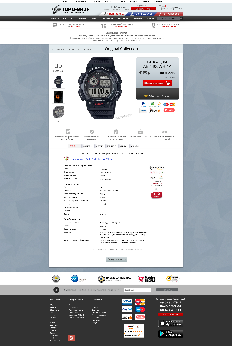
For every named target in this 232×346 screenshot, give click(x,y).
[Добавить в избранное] (146, 96)
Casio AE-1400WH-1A (84, 49)
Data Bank (54, 325)
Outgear (53, 333)
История (72, 305)
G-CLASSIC (68, 18)
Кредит (94, 322)
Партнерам (96, 320)
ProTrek (53, 317)
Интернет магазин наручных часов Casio (71, 10)
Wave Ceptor (55, 340)
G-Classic (53, 307)
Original (53, 330)
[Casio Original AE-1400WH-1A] (58, 87)
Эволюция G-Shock (76, 315)
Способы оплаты (99, 312)
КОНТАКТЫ (158, 1)
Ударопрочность (76, 310)
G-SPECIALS (54, 18)
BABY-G (95, 18)
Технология (73, 307)
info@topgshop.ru (120, 7)
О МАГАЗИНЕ (81, 1)
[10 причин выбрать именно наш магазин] (103, 29)
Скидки (95, 307)
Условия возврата (99, 315)
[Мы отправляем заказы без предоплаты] (153, 27)
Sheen (52, 320)
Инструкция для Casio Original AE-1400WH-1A (92, 159)
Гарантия (95, 317)
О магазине (97, 299)
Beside (52, 322)
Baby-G (52, 312)
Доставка (95, 310)
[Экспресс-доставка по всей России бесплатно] (55, 29)
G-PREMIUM (82, 18)
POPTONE (54, 335)
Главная (55, 49)
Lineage (53, 328)
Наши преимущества (100, 305)
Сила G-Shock (74, 312)
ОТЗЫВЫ (145, 1)
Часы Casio (55, 299)
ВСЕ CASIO (67, 1)
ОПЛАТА (122, 1)
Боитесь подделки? (77, 317)
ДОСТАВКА (109, 1)
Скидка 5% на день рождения (140, 136)
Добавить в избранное (159, 96)
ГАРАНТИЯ (96, 1)
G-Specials (54, 305)
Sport (52, 338)
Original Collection (67, 49)
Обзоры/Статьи (76, 299)
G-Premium (54, 310)
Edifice (52, 315)
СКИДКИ (133, 1)
